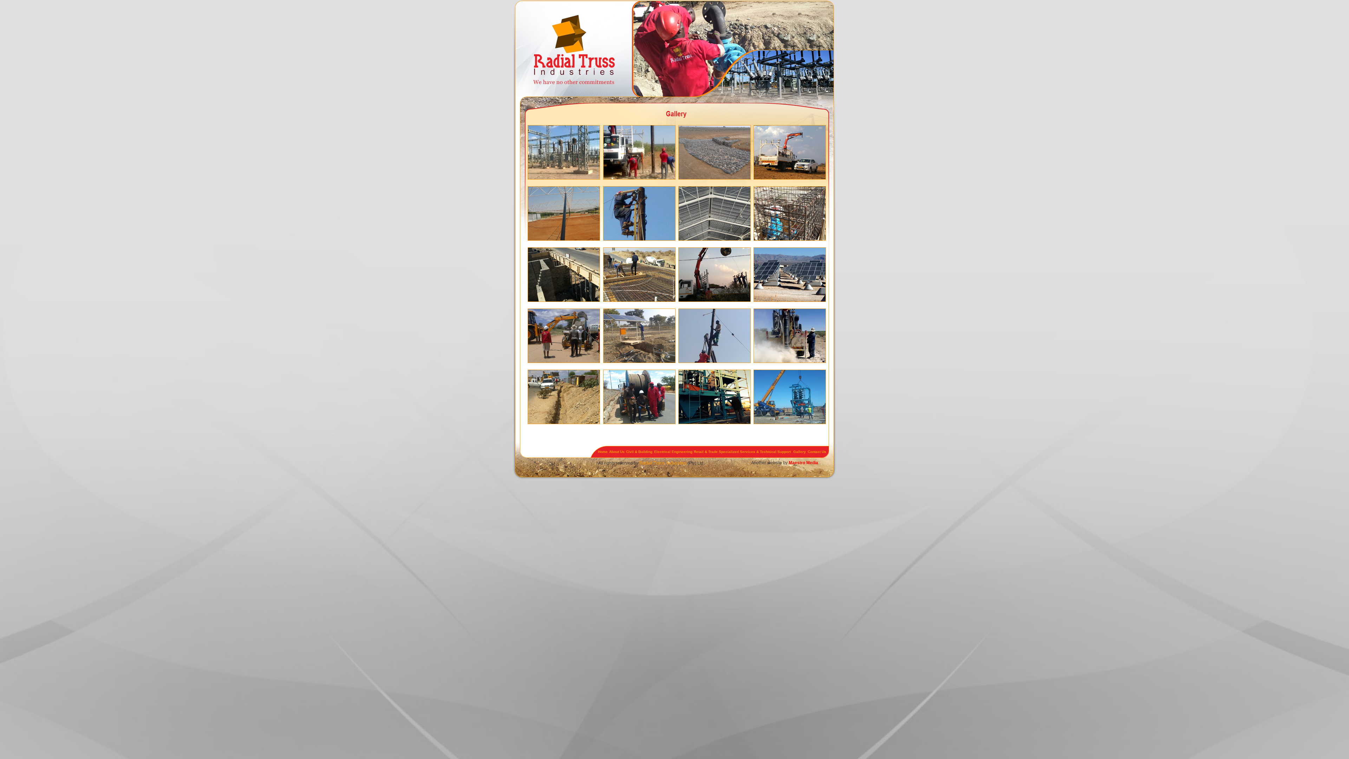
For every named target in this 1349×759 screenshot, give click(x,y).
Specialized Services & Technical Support (755, 452)
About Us (617, 452)
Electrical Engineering (673, 452)
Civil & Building (639, 452)
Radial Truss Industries (662, 463)
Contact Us (817, 452)
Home (603, 452)
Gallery (799, 452)
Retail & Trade (706, 452)
